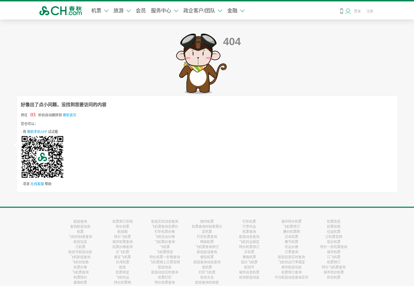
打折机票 (249, 222)
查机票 (207, 267)
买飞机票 (122, 252)
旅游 (118, 11)
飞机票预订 (291, 227)
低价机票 (333, 242)
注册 (369, 11)
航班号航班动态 (80, 252)
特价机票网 (122, 283)
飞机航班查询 (80, 257)
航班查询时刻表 (207, 283)
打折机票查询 (207, 237)
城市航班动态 (291, 267)
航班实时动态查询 (164, 222)
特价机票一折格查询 (165, 257)
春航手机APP (37, 132)
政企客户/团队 (199, 11)
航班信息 (80, 242)
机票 (96, 11)
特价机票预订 (249, 247)
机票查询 (249, 232)
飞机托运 (122, 278)
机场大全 (207, 278)
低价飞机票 (249, 262)
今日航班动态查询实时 (291, 278)
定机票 (207, 232)
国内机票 (207, 222)
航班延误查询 (207, 252)
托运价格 (291, 247)
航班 (122, 267)
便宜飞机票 (122, 257)
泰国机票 (80, 283)
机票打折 (165, 278)
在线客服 (37, 184)
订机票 (80, 247)
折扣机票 (333, 278)
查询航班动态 (80, 227)
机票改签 (333, 222)
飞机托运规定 (249, 242)
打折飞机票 (207, 272)
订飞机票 (333, 257)
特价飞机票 (122, 237)
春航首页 (69, 115)
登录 (357, 11)
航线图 (122, 232)
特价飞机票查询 (334, 267)
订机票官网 (333, 237)
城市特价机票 (291, 222)
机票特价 (80, 278)
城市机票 (333, 252)
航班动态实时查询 (164, 272)
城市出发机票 (249, 272)
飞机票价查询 (165, 242)
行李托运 (249, 227)
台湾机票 (122, 262)
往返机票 (333, 232)
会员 (141, 11)
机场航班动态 (249, 278)
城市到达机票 (334, 272)
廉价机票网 (291, 232)
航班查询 (80, 222)
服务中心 (161, 11)
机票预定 (122, 272)
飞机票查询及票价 (164, 227)
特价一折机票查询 (333, 247)
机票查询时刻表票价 (207, 227)
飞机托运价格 (165, 237)
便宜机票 (207, 257)
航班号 (249, 267)
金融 (232, 11)
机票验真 (333, 227)
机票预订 (333, 262)
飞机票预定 (164, 252)
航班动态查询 (249, 237)
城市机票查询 (122, 242)
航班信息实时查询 (291, 257)
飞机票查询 (80, 272)
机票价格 (80, 267)
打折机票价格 (165, 232)
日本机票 (291, 237)
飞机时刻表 (80, 262)
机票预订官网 (122, 222)
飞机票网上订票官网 (165, 262)
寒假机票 (249, 257)
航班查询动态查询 (207, 262)
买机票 (249, 252)
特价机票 (122, 227)
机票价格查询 (122, 247)
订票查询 (291, 252)
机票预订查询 (291, 272)
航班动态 (165, 267)
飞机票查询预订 (207, 247)
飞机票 (165, 247)
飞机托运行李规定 (291, 262)
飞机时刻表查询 (80, 237)
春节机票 (291, 242)
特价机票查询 (165, 283)
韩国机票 (207, 242)
